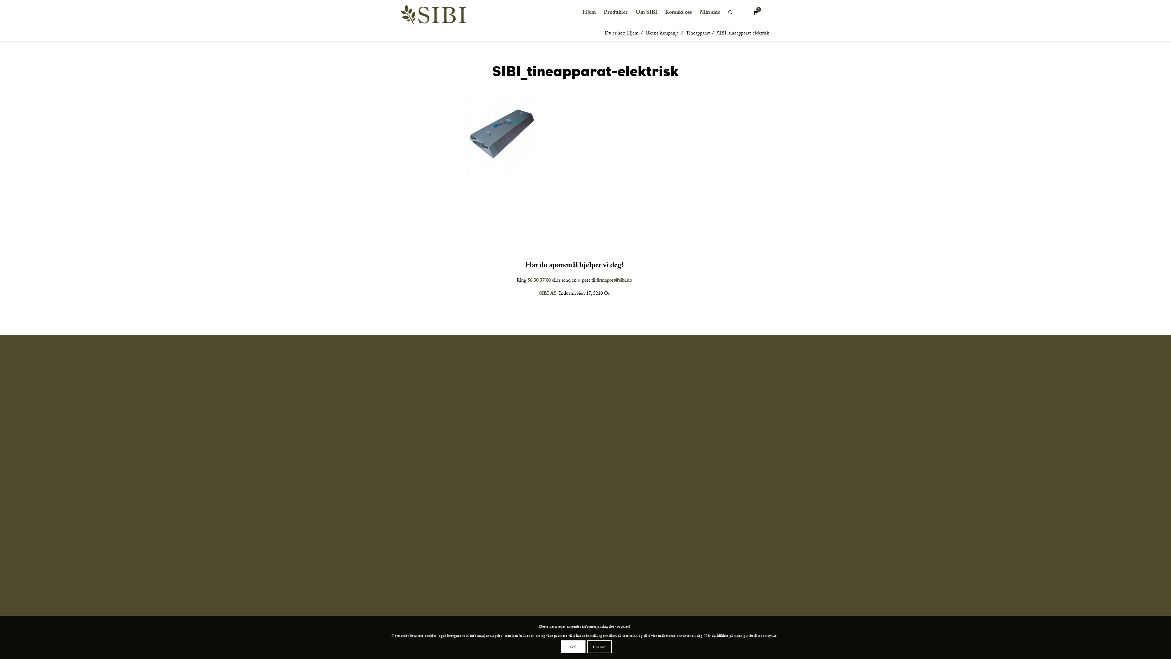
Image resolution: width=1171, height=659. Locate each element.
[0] (755, 13)
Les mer (599, 646)
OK (573, 646)
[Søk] (730, 12)
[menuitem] (589, 12)
